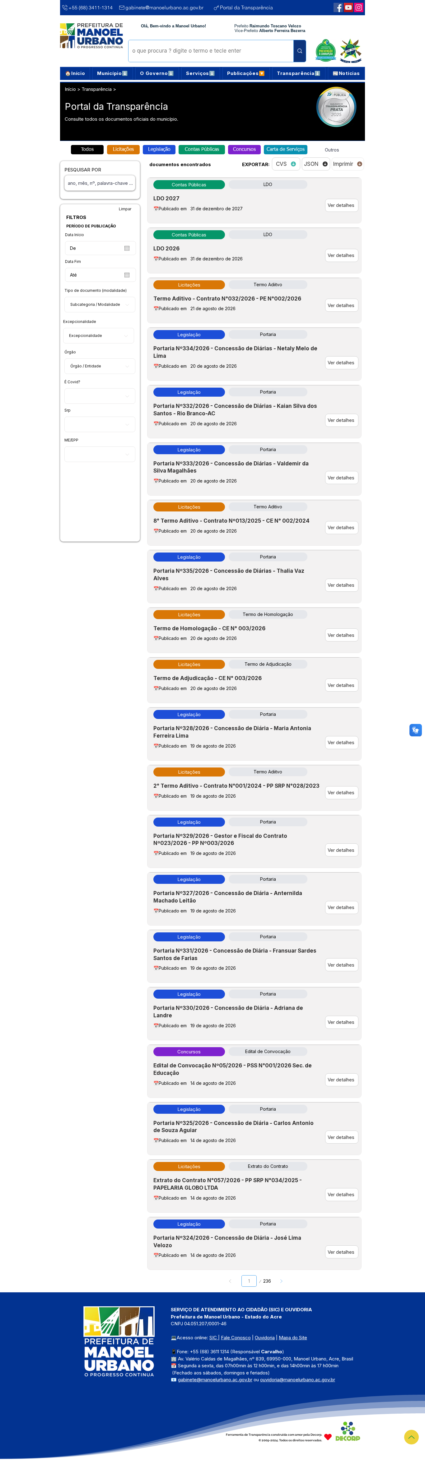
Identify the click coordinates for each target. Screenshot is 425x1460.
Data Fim (73, 262)
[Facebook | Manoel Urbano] (338, 7)
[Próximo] (281, 1281)
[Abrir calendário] (126, 248)
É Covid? (72, 382)
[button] (112, 73)
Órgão (70, 352)
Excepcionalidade (79, 322)
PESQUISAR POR (82, 169)
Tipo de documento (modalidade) (95, 290)
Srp (67, 410)
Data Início (74, 235)
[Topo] (411, 1437)
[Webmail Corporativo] (358, 7)
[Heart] (328, 1437)
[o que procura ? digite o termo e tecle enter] (299, 51)
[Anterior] (230, 1281)
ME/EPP (71, 440)
